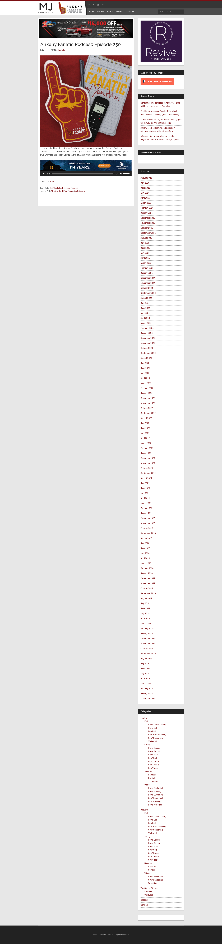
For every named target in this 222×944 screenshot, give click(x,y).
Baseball (152, 775)
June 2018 (145, 668)
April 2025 (145, 258)
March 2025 (146, 263)
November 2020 (148, 523)
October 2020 (147, 528)
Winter (147, 785)
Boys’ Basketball (155, 788)
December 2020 (148, 518)
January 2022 (147, 453)
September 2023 (148, 353)
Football (152, 731)
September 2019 (148, 593)
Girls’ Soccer (154, 761)
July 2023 (145, 363)
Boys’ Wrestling (155, 805)
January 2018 (147, 693)
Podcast (74, 188)
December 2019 (148, 578)
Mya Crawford (57, 191)
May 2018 (145, 673)
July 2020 (145, 543)
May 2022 (145, 433)
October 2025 (147, 228)
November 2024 (148, 283)
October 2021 (147, 468)
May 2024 (145, 313)
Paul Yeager (68, 191)
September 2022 (148, 413)
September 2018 (148, 653)
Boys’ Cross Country (157, 724)
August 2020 (146, 538)
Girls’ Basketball (155, 798)
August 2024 (146, 298)
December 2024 (148, 278)
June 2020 (145, 548)
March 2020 (146, 563)
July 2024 (145, 303)
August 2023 (146, 358)
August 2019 (146, 598)
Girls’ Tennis (153, 765)
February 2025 (147, 268)
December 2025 (148, 218)
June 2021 (145, 488)
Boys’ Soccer (154, 748)
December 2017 (148, 698)
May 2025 (145, 253)
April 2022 (145, 438)
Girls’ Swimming (155, 738)
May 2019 (145, 613)
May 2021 (145, 493)
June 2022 (145, 428)
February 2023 (147, 388)
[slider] (126, 173)
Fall (146, 721)
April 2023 (145, 378)
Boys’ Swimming (155, 795)
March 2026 (146, 203)
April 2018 (145, 678)
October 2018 (147, 648)
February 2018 (147, 688)
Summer (148, 771)
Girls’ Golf (152, 758)
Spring (147, 744)
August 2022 (146, 418)
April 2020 (145, 558)
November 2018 (148, 643)
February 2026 (147, 208)
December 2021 (148, 458)
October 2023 (147, 348)
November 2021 (148, 463)
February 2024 (147, 328)
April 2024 (145, 318)
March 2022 (146, 443)
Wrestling (152, 883)
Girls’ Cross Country (157, 734)
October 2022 (147, 408)
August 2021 (146, 478)
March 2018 (146, 683)
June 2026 (145, 188)
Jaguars (66, 188)
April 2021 (145, 498)
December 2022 (148, 398)
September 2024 (148, 293)
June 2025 (145, 248)
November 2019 (148, 583)
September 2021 (148, 473)
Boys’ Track (153, 755)
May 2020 (145, 553)
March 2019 (146, 623)
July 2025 (145, 243)
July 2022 (145, 423)
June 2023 (145, 368)
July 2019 (145, 603)
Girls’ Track (153, 768)
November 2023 (148, 343)
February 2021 (147, 508)
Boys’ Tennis (154, 751)
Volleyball (152, 741)
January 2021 (147, 513)
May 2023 (145, 373)
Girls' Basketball (56, 188)
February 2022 (147, 448)
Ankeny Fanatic (71, 8)
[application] (86, 173)
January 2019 (147, 633)
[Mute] (121, 174)
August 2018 (146, 658)
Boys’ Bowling (154, 791)
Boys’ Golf (153, 728)
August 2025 (146, 238)
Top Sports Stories (149, 888)
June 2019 (145, 608)
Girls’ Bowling (154, 801)
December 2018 (148, 638)
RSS (52, 181)
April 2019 (145, 618)
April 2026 (145, 198)
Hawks (144, 718)
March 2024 (146, 323)
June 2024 (145, 308)
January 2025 (147, 273)
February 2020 (147, 568)
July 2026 (145, 183)
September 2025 (148, 233)
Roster (155, 781)
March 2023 (146, 383)
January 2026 (147, 213)
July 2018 (145, 663)
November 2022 (148, 403)
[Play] (43, 174)
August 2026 (146, 178)
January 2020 (147, 573)
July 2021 (145, 483)
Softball (151, 778)
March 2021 (146, 503)
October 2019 (147, 588)
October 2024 (147, 288)
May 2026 (145, 193)
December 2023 (148, 338)
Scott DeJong (79, 191)
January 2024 (147, 333)
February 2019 (147, 628)
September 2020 (148, 533)
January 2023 (147, 393)
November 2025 (148, 223)
